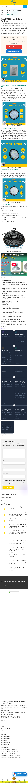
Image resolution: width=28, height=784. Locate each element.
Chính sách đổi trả (5, 740)
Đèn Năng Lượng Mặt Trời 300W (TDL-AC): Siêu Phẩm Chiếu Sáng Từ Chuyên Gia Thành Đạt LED (18, 562)
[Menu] (2, 2)
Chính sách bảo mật (5, 742)
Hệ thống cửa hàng (5, 726)
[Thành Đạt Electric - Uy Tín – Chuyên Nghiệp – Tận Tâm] (13, 2)
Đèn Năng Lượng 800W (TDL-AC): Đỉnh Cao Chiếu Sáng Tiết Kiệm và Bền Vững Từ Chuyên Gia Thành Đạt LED (18, 514)
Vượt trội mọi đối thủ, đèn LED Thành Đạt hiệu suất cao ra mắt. (17, 568)
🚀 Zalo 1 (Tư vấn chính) (14, 47)
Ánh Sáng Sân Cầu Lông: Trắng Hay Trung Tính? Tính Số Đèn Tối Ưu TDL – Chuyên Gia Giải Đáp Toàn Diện (18, 532)
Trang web (5, 473)
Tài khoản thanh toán (5, 728)
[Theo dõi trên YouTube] (14, 578)
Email (4, 467)
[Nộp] (25, 6)
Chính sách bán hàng (5, 736)
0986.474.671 (8, 753)
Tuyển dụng (3, 730)
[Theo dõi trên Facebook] (2, 578)
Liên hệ (2, 725)
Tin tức (2, 500)
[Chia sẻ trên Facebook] (2, 434)
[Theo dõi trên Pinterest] (11, 578)
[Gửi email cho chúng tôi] (6, 578)
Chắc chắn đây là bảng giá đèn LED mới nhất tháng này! (18, 555)
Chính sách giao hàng (5, 744)
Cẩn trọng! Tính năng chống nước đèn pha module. (17, 507)
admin (15, 14)
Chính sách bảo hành (5, 738)
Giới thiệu (3, 723)
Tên (4, 460)
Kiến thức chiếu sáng (6, 497)
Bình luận (5, 448)
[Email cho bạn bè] (4, 434)
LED (10, 98)
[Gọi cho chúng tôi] (9, 578)
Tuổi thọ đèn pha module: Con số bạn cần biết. (17, 519)
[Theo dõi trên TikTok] (4, 578)
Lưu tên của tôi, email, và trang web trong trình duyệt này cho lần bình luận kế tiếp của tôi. (14, 483)
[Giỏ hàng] (25, 2)
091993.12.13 (9, 751)
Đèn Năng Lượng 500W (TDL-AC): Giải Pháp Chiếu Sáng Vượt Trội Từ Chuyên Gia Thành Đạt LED (18, 526)
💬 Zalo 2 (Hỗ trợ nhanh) (14, 51)
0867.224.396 (8, 749)
